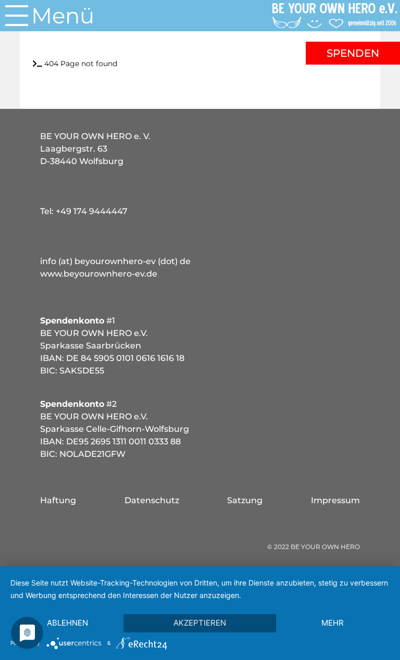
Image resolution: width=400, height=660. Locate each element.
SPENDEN (353, 53)
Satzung (244, 500)
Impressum (335, 500)
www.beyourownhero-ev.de (98, 274)
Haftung (58, 500)
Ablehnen (67, 623)
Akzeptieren (199, 623)
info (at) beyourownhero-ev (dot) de (115, 261)
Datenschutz (151, 500)
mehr (332, 623)
